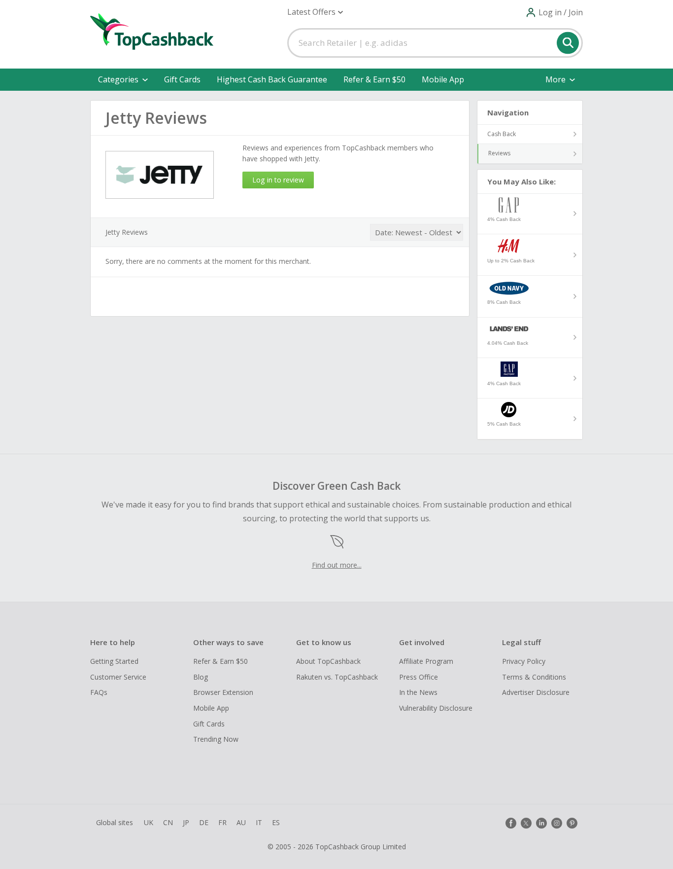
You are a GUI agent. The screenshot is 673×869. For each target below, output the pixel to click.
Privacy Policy (523, 661)
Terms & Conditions (534, 677)
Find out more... (337, 565)
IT (259, 822)
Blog (200, 677)
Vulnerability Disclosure (435, 708)
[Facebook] (510, 823)
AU (241, 822)
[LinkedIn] (541, 823)
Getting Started (114, 661)
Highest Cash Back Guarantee (272, 79)
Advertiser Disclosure (536, 692)
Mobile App (443, 79)
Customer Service (118, 677)
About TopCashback (328, 661)
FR (222, 822)
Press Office (418, 677)
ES (276, 822)
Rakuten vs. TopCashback (337, 677)
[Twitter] (526, 823)
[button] (315, 12)
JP (186, 822)
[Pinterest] (572, 823)
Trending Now (215, 739)
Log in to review (278, 179)
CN (168, 822)
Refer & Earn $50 (374, 79)
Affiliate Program (426, 661)
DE (203, 822)
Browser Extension (223, 692)
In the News (418, 692)
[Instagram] (556, 823)
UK (148, 822)
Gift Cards (182, 79)
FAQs (98, 692)
